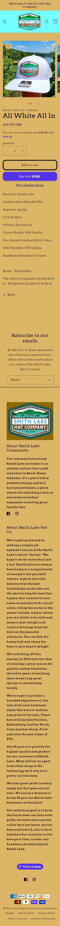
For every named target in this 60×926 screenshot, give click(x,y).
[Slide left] (22, 103)
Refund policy (26, 913)
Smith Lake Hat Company (27, 908)
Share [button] (11, 294)
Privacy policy (46, 913)
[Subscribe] (49, 379)
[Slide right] (38, 103)
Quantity (8, 143)
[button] (4, 21)
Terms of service (17, 918)
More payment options (30, 185)
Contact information (43, 918)
